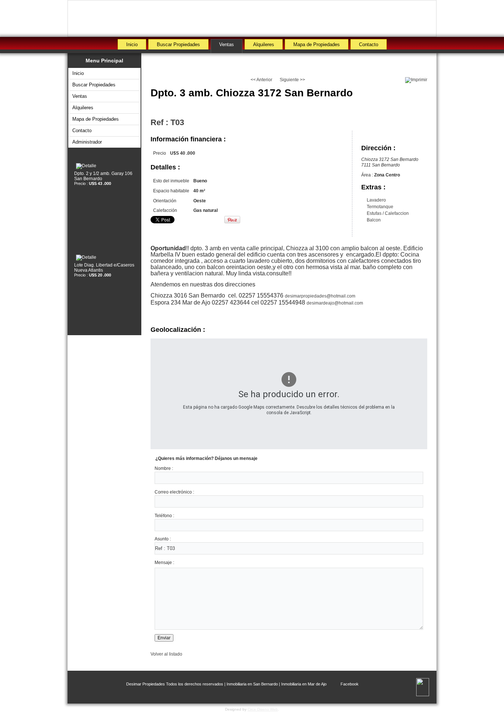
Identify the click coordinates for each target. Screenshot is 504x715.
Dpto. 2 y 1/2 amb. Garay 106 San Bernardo (103, 176)
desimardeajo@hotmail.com (335, 303)
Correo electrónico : (174, 492)
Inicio (132, 44)
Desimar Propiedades (145, 684)
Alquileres (263, 44)
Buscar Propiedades (178, 44)
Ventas (226, 44)
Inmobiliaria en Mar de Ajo (304, 684)
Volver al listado (166, 654)
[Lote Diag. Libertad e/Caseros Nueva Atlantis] (104, 257)
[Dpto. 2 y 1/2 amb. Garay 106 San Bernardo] (104, 166)
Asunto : (163, 539)
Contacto (368, 44)
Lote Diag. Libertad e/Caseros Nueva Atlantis (104, 267)
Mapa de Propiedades (316, 44)
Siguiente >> (292, 79)
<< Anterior (261, 79)
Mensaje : (164, 562)
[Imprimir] (416, 80)
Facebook (350, 684)
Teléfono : (164, 515)
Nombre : (164, 468)
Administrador (87, 142)
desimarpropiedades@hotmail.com (320, 296)
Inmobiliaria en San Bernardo (252, 684)
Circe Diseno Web (263, 709)
